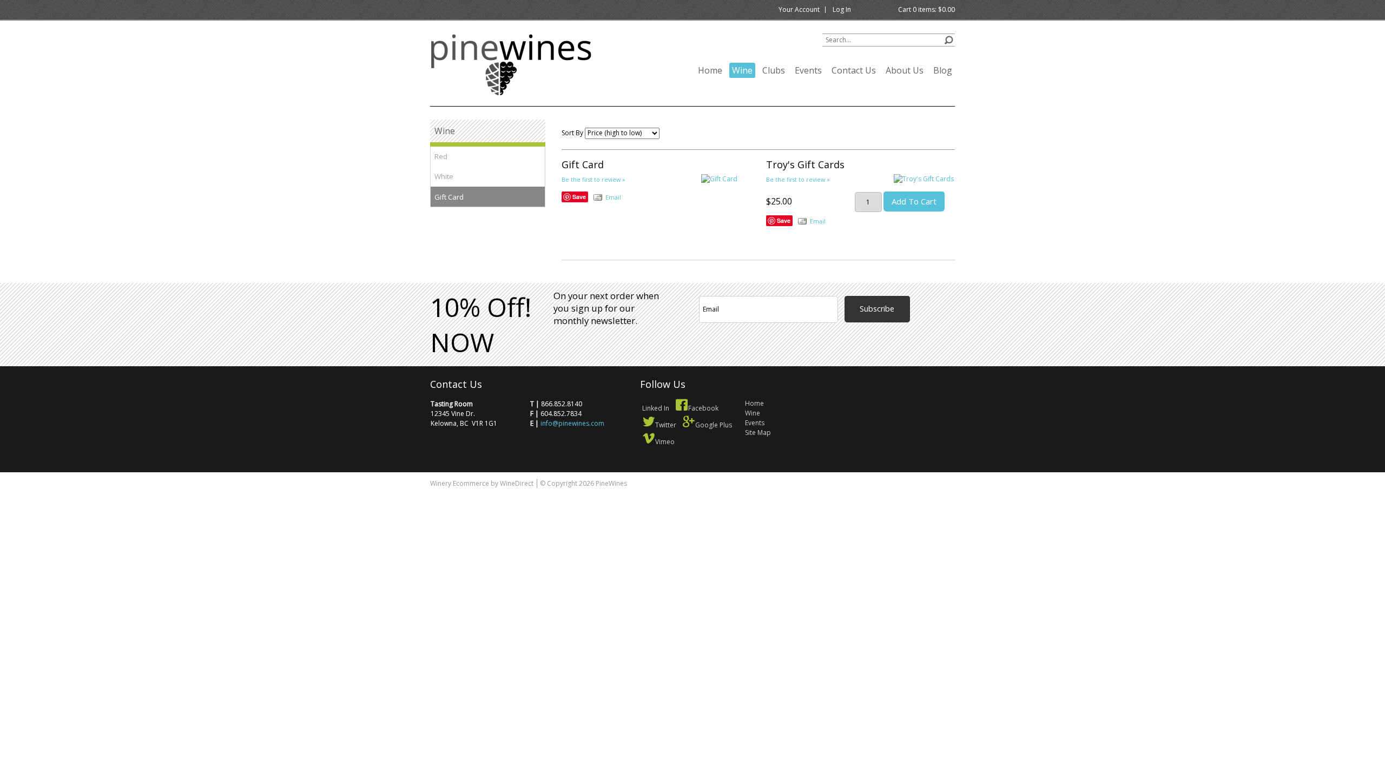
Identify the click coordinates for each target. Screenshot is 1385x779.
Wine (742, 70)
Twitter (665, 425)
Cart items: (926, 9)
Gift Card (449, 197)
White (443, 176)
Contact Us (854, 70)
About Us (905, 70)
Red (440, 156)
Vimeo (665, 441)
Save (579, 197)
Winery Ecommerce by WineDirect (481, 483)
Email (613, 197)
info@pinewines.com (572, 423)
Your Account (799, 9)
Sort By (572, 132)
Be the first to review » (593, 179)
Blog (942, 70)
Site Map (758, 432)
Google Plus (713, 425)
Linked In (655, 408)
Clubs (773, 70)
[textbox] (888, 40)
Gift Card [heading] (583, 164)
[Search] (948, 38)
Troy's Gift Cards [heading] (805, 164)
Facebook (703, 408)
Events (808, 70)
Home (710, 70)
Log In (842, 9)
